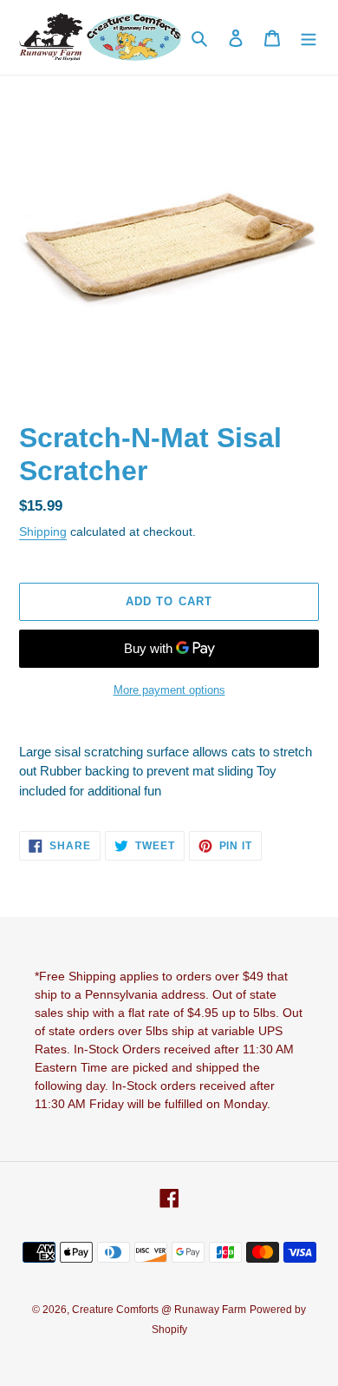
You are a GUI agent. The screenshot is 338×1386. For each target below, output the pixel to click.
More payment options (169, 689)
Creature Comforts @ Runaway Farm (159, 1310)
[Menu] (308, 37)
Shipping (43, 531)
